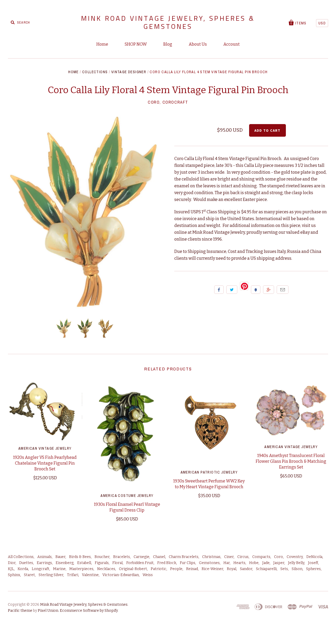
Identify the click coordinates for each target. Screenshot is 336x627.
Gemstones (209, 563)
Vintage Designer (128, 72)
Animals (44, 557)
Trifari (72, 575)
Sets (284, 569)
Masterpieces (81, 569)
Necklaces (106, 569)
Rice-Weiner (212, 569)
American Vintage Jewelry (45, 448)
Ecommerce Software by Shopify (89, 610)
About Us (198, 44)
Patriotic (158, 569)
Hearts (239, 563)
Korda (23, 569)
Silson (297, 569)
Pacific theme (20, 610)
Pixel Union (48, 610)
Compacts (261, 557)
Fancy (255, 289)
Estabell (84, 563)
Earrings (44, 563)
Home (102, 44)
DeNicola (314, 557)
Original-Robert (133, 569)
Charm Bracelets (183, 557)
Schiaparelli (266, 569)
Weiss (148, 575)
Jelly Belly (296, 563)
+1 (268, 289)
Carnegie (141, 557)
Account (231, 44)
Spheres (313, 569)
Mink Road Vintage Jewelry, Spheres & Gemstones (168, 22)
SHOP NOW (136, 44)
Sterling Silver (51, 575)
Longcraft (40, 569)
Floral (117, 563)
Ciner (229, 557)
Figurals (102, 563)
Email (282, 289)
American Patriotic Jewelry (209, 472)
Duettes (26, 563)
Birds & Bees (80, 557)
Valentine (90, 575)
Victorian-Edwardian (120, 575)
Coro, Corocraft (168, 102)
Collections (95, 72)
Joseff (313, 563)
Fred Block (166, 563)
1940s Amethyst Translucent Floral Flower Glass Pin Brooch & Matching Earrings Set (291, 461)
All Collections (21, 557)
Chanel (159, 557)
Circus (243, 557)
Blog (167, 44)
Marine (59, 569)
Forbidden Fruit (140, 563)
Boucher (101, 557)
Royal (231, 569)
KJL (11, 569)
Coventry (295, 557)
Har (226, 563)
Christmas (211, 557)
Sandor (246, 569)
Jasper (278, 563)
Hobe (254, 563)
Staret (29, 575)
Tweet (231, 289)
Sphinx (14, 575)
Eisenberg (65, 563)
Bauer (60, 557)
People (176, 569)
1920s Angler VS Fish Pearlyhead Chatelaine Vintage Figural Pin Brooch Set (45, 463)
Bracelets (121, 557)
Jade (266, 563)
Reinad (192, 569)
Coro (278, 557)
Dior (11, 563)
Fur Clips (187, 563)
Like (219, 289)
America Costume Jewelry (127, 495)
